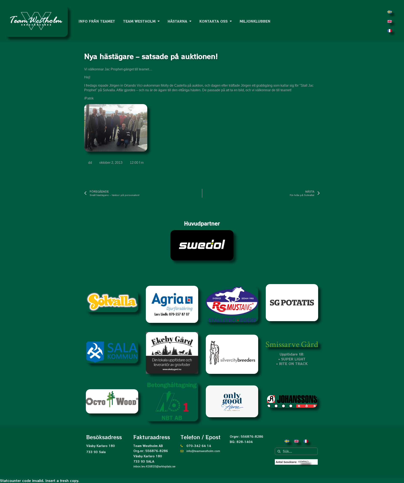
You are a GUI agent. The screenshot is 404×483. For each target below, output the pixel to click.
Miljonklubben (255, 21)
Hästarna (177, 21)
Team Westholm (139, 21)
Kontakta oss (213, 21)
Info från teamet (97, 21)
